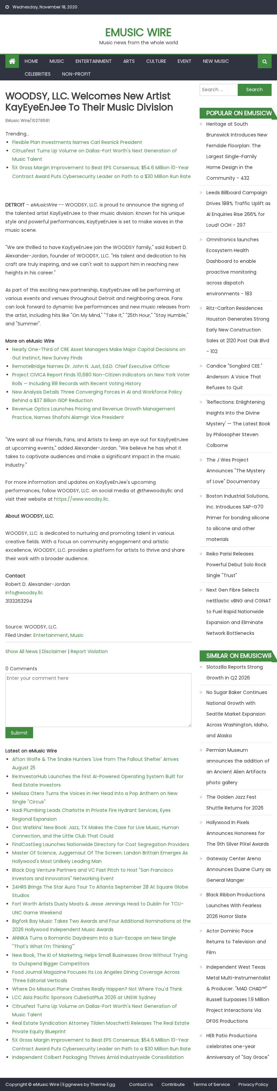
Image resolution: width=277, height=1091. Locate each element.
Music (57, 61)
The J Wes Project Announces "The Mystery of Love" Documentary (235, 470)
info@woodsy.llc (24, 592)
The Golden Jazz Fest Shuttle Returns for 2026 (234, 802)
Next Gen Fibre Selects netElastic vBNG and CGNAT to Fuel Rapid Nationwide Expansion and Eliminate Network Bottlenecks (238, 612)
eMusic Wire (138, 32)
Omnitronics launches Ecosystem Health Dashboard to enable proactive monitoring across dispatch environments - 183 (232, 266)
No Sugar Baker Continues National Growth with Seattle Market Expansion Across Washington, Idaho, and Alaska (237, 714)
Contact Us (141, 1084)
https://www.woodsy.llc (81, 499)
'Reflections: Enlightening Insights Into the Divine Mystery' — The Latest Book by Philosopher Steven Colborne (238, 424)
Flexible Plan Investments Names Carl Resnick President (77, 142)
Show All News (21, 651)
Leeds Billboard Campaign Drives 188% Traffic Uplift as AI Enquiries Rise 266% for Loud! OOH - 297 (238, 208)
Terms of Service (211, 1084)
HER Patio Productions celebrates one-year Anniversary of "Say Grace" (237, 1046)
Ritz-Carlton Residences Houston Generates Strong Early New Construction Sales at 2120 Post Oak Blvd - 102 (237, 330)
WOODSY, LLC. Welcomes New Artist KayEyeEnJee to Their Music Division (89, 102)
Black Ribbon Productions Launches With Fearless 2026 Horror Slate (235, 905)
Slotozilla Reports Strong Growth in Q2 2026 (234, 672)
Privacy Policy (253, 1084)
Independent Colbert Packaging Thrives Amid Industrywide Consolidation (98, 1057)
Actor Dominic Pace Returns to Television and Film (236, 941)
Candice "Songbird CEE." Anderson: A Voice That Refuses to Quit (234, 377)
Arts (129, 61)
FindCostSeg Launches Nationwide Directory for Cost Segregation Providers (100, 844)
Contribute (173, 1084)
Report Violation (89, 651)
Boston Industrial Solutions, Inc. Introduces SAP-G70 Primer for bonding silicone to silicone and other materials (237, 518)
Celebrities (38, 74)
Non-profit (76, 74)
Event (185, 61)
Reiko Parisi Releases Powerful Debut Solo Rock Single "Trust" (236, 564)
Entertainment (94, 61)
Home (31, 61)
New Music (216, 61)
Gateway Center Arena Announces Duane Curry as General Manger (238, 869)
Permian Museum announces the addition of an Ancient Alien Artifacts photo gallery (238, 766)
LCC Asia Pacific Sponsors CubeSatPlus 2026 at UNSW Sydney (84, 997)
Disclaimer (54, 651)
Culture (156, 61)
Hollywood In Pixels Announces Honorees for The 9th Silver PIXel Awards (237, 833)
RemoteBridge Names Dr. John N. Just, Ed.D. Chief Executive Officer (91, 366)
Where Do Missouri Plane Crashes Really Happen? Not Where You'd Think (97, 989)
